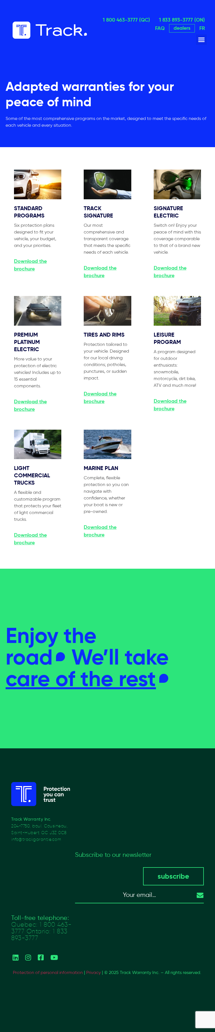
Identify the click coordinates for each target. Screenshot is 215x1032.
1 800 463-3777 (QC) (126, 20)
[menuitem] (202, 28)
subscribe (173, 876)
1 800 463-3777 (41, 928)
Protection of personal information (48, 972)
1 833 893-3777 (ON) (182, 20)
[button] (201, 39)
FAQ (160, 28)
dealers (182, 28)
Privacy (93, 972)
